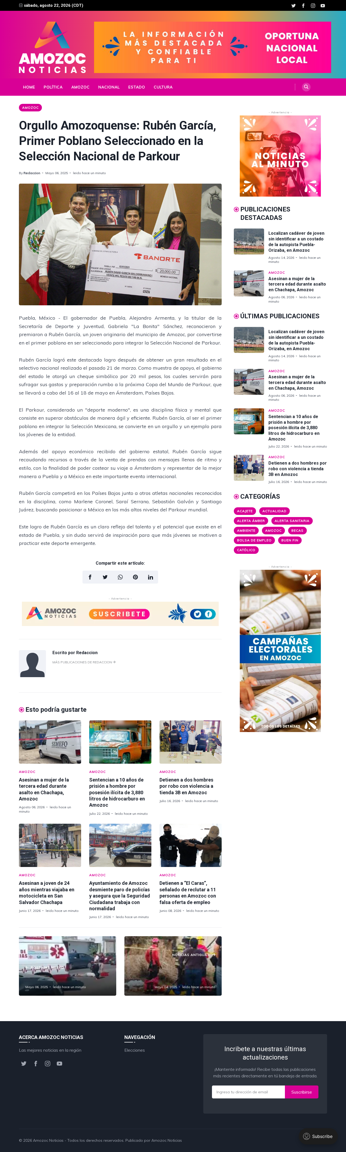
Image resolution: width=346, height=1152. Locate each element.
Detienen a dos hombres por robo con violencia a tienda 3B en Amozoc (186, 786)
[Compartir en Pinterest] (135, 577)
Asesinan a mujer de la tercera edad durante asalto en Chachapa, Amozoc (297, 284)
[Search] (306, 87)
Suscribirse (301, 1092)
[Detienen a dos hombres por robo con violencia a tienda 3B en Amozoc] (190, 742)
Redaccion (32, 173)
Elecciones (134, 1050)
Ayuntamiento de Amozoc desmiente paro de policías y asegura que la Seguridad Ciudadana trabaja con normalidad (119, 895)
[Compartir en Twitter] (105, 577)
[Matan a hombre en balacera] (67, 966)
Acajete (245, 511)
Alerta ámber (251, 521)
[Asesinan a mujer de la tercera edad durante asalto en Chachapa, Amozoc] (50, 742)
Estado (136, 87)
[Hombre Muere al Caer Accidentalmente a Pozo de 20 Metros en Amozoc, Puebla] (173, 966)
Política (53, 87)
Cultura (163, 87)
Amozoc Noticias (48, 1140)
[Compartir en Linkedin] (150, 577)
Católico (246, 550)
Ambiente (246, 530)
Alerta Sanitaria (292, 521)
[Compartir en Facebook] (90, 577)
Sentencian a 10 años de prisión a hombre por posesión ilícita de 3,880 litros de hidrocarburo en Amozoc (117, 792)
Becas (297, 530)
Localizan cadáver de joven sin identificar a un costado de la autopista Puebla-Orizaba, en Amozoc (296, 242)
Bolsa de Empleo (254, 540)
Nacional (109, 87)
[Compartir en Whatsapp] (120, 577)
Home (29, 87)
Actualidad (274, 511)
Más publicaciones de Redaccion (82, 662)
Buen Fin (289, 540)
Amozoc (80, 87)
